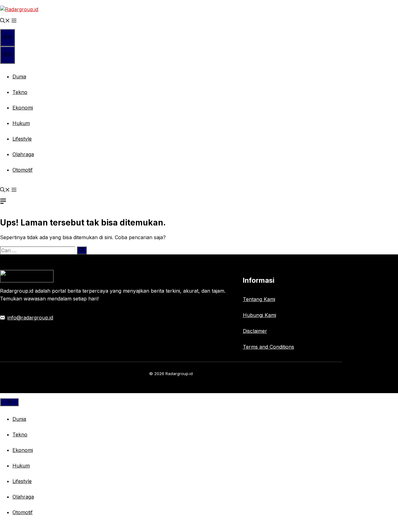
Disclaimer (255, 331)
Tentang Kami (259, 299)
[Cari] (82, 250)
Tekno (19, 92)
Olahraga (23, 154)
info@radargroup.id (30, 317)
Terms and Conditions (268, 347)
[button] (5, 21)
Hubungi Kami (259, 315)
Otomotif (22, 170)
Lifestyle (22, 139)
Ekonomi (22, 108)
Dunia (19, 76)
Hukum (21, 123)
